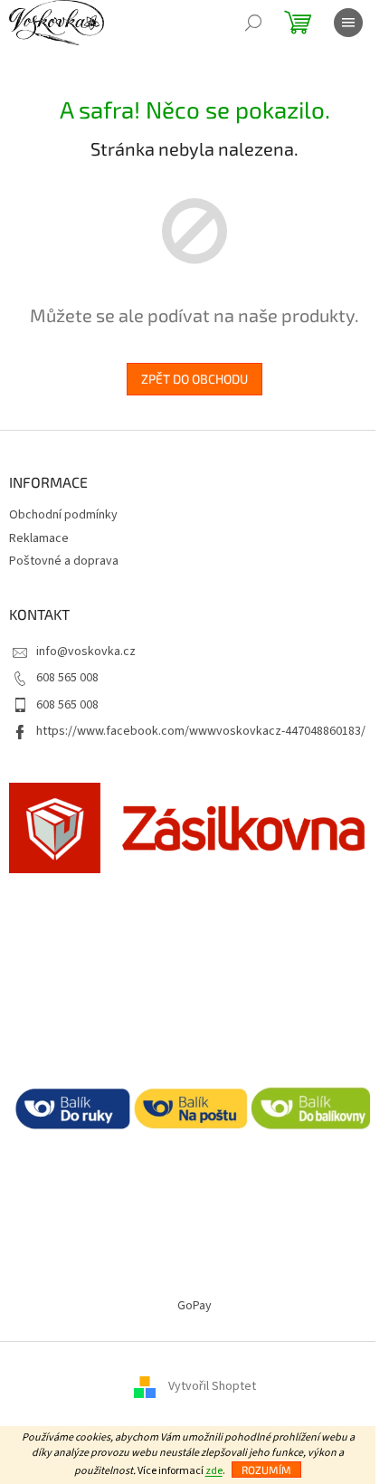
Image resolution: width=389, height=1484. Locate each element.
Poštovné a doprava (64, 561)
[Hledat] (253, 23)
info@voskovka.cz (86, 651)
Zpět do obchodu (194, 378)
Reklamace (39, 538)
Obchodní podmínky (63, 515)
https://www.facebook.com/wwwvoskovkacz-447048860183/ (200, 731)
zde (214, 1471)
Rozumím (266, 1469)
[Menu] (348, 23)
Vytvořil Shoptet (212, 1386)
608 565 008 (67, 678)
